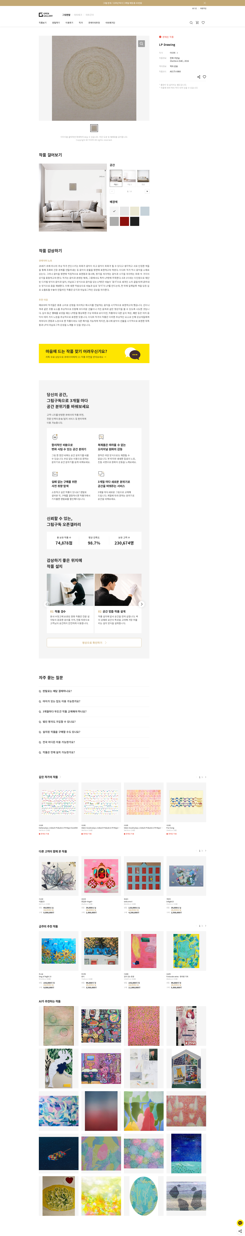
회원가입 (203, 8)
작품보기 (43, 22)
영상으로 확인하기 (92, 642)
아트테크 (78, 14)
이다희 (172, 52)
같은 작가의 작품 (48, 777)
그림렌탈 (66, 14)
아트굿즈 (90, 14)
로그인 (194, 8)
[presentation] (112, 191)
